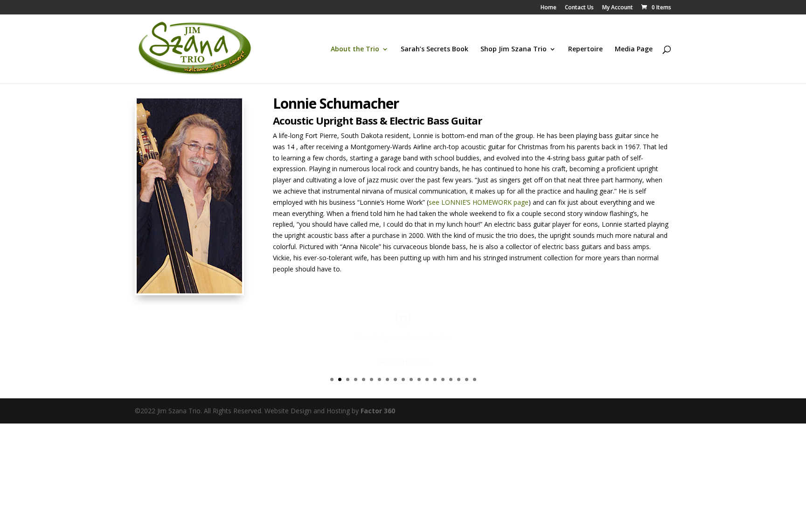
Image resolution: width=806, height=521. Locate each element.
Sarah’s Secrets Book (434, 49)
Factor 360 (378, 410)
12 (419, 379)
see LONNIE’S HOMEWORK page (478, 202)
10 (403, 379)
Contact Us (579, 8)
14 (435, 379)
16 (450, 379)
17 (458, 379)
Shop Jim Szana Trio (513, 49)
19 (474, 379)
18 (466, 379)
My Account (617, 8)
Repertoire (585, 49)
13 (427, 379)
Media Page (634, 49)
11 (411, 379)
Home (548, 8)
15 (443, 379)
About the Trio (355, 49)
